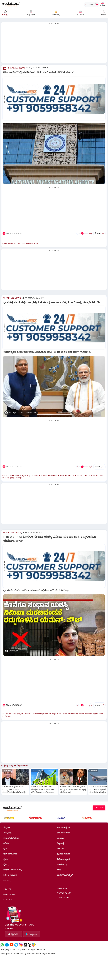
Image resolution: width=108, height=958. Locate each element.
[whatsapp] (2, 944)
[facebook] (7, 944)
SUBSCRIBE (99, 808)
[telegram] (16, 944)
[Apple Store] (13, 934)
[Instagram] (20, 944)
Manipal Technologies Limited (41, 954)
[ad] (55, 98)
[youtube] (11, 944)
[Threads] (30, 944)
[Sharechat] (34, 944)
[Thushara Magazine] (61, 818)
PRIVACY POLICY (64, 893)
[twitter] (25, 944)
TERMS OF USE (63, 897)
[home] (11, 4)
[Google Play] (31, 934)
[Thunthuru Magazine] (87, 818)
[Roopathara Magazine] (35, 818)
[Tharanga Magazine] (9, 818)
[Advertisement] (54, 44)
